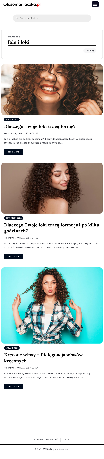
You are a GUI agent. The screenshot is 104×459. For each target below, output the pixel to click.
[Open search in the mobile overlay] (52, 18)
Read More (13, 151)
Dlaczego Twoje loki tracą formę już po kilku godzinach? (51, 228)
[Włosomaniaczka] (22, 4)
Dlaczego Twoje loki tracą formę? (39, 126)
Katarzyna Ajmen (13, 133)
